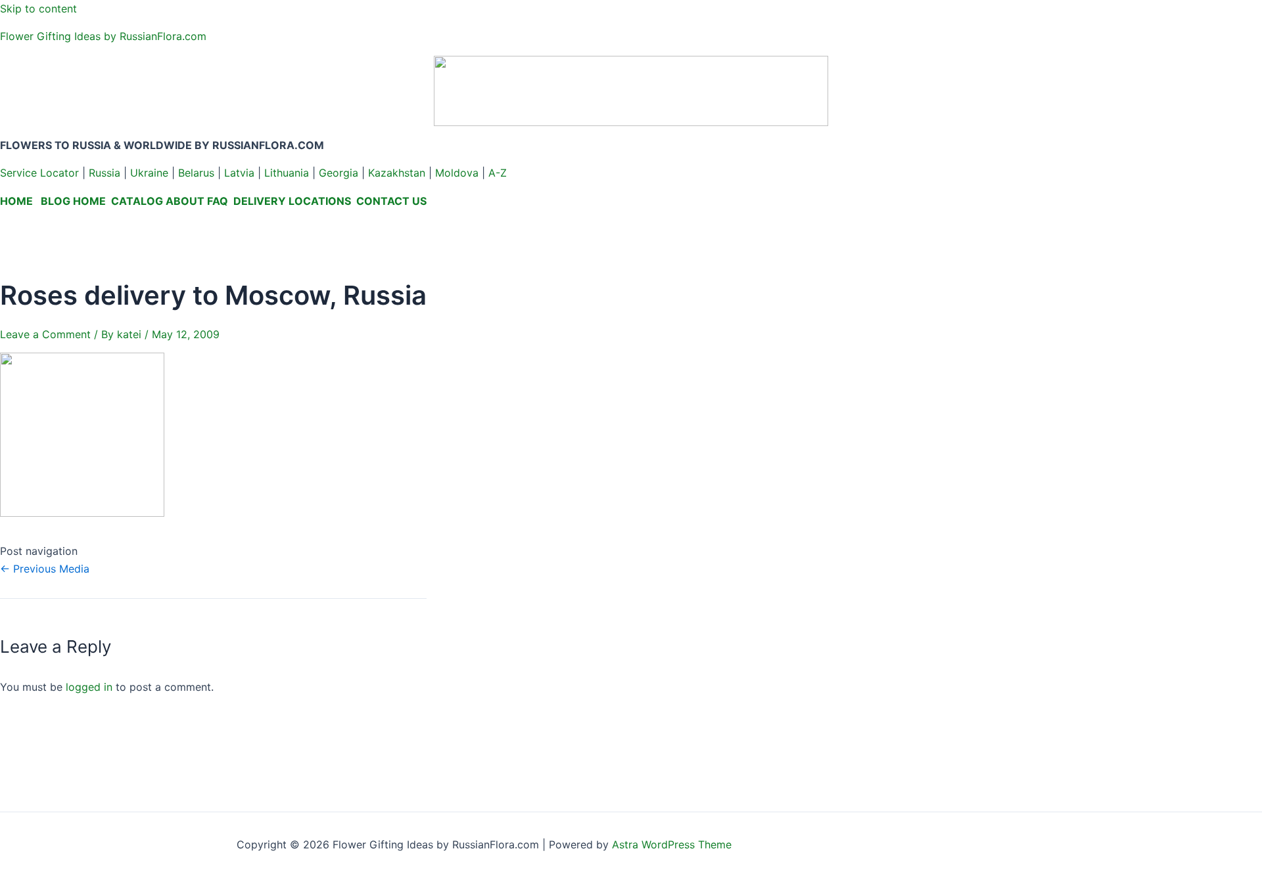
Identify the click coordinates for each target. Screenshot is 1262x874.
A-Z (497, 172)
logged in (89, 686)
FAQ (217, 201)
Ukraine (149, 172)
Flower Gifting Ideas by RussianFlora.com (103, 36)
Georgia (338, 172)
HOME (16, 201)
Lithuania (286, 172)
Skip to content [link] (38, 8)
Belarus (196, 172)
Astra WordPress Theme (672, 844)
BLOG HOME (73, 201)
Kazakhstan (396, 172)
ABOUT (185, 201)
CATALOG (137, 201)
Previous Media (44, 568)
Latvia (239, 172)
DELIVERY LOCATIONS (292, 201)
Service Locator (39, 172)
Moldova (457, 172)
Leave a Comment (45, 334)
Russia (104, 172)
